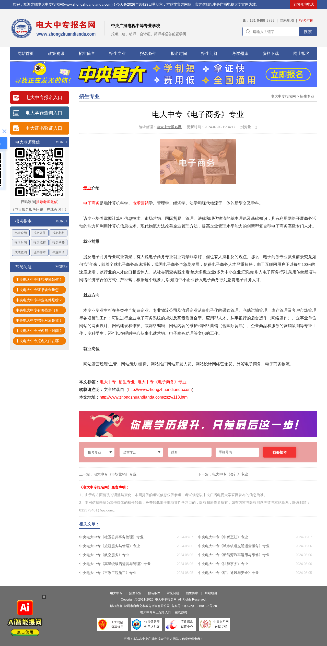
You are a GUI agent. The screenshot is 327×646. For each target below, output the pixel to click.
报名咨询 (306, 20)
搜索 (308, 31)
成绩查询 (21, 252)
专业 (87, 188)
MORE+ (61, 142)
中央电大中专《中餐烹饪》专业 (223, 537)
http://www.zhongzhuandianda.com (160, 389)
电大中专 (108, 382)
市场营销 (140, 203)
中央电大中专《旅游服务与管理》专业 (109, 546)
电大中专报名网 (283, 96)
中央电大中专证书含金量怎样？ (37, 291)
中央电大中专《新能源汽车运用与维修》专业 (234, 555)
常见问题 (173, 593)
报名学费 (58, 242)
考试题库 (240, 53)
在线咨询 (181, 612)
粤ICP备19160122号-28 (200, 606)
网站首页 (25, 53)
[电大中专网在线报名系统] (163, 86)
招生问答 (209, 53)
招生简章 (87, 53)
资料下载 (271, 53)
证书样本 (39, 252)
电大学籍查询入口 (44, 112)
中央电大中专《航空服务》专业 (104, 555)
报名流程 (39, 242)
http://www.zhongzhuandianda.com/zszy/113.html (144, 397)
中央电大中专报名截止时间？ (39, 331)
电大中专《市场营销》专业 (115, 474)
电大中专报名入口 (44, 97)
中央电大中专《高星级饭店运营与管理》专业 (115, 564)
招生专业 (117, 53)
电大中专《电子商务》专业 (161, 382)
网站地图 (287, 20)
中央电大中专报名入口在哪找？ (37, 342)
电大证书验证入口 (44, 128)
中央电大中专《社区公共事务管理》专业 (111, 537)
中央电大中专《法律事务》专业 (223, 564)
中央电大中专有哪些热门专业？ (37, 311)
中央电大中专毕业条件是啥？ (39, 300)
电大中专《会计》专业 (230, 474)
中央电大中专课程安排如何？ (39, 280)
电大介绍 (21, 233)
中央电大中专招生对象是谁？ (39, 320)
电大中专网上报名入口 (155, 612)
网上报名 (301, 53)
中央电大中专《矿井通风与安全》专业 (228, 573)
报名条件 (148, 53)
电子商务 (91, 203)
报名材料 (58, 233)
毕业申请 (58, 252)
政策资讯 (56, 53)
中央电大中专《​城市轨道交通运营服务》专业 (234, 546)
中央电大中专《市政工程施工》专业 (107, 573)
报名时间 (179, 53)
